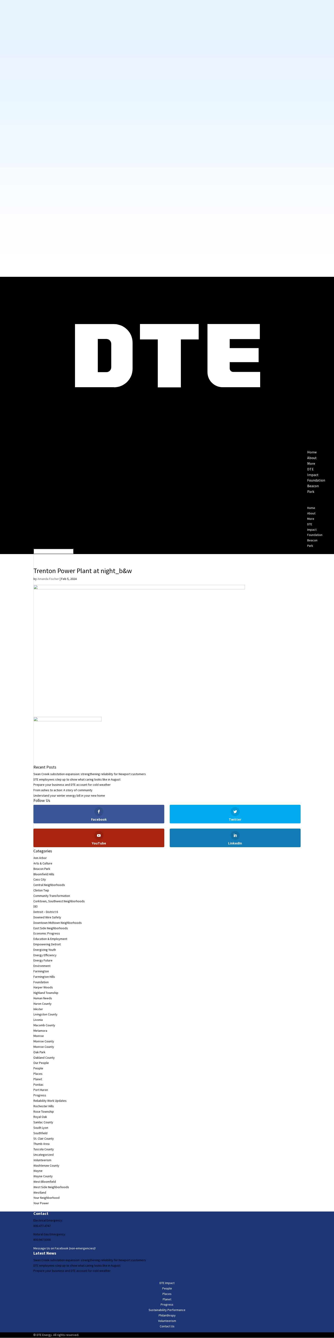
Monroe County (43, 1041)
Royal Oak (40, 1117)
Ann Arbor (40, 858)
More (310, 519)
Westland (39, 1192)
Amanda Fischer (48, 579)
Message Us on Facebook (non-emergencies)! (64, 1248)
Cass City (39, 879)
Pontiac (38, 1085)
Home (311, 508)
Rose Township (43, 1111)
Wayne (37, 1171)
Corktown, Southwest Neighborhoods (59, 901)
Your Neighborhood (46, 1198)
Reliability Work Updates (50, 1101)
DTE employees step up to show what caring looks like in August (76, 779)
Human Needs (42, 998)
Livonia (38, 1020)
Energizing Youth (44, 950)
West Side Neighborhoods (51, 1187)
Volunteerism (42, 1160)
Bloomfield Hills (43, 874)
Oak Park (39, 1052)
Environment (41, 966)
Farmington (41, 971)
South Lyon (40, 1128)
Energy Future (42, 960)
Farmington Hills (44, 977)
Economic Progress (46, 933)
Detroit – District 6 (45, 912)
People (38, 1068)
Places (37, 1074)
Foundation (316, 480)
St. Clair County (43, 1138)
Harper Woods (43, 987)
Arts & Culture (42, 863)
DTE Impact (167, 1283)
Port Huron (40, 1090)
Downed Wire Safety (47, 917)
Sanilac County (43, 1122)
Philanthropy (167, 1315)
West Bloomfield (44, 1182)
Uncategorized (43, 1155)
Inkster (38, 1009)
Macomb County (44, 1025)
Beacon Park (41, 869)
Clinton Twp (41, 890)
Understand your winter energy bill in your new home (69, 795)
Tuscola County (43, 1149)
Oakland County (44, 1058)
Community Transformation (51, 896)
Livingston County (45, 1014)
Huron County (42, 1004)
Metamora (40, 1031)
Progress (39, 1095)
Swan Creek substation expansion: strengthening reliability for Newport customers (89, 774)
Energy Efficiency (45, 955)
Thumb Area (41, 1144)
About (311, 513)
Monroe (38, 1036)
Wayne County (43, 1176)
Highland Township (45, 993)
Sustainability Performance (167, 1310)
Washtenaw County (46, 1165)
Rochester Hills (43, 1106)
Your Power (41, 1203)
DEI (35, 906)
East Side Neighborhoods (50, 928)
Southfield (40, 1133)
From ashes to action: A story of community (62, 790)
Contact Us (167, 1326)
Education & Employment (50, 939)
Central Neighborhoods (49, 885)
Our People (41, 1063)
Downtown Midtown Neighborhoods (57, 923)
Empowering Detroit (47, 944)
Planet (37, 1079)
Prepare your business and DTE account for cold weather (72, 785)
